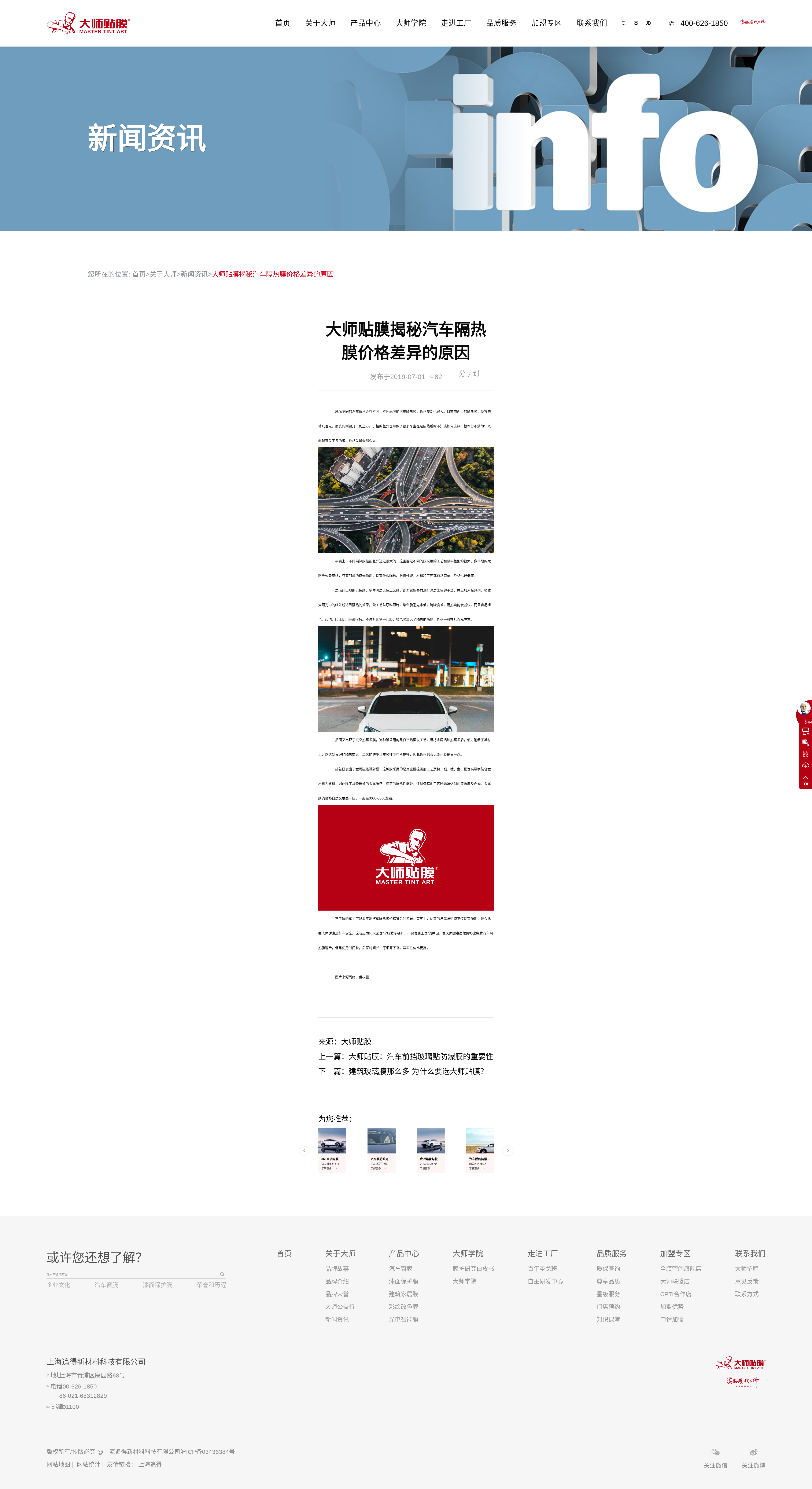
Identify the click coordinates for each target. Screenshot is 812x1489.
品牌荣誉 (337, 1294)
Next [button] (508, 1150)
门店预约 (608, 1307)
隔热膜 (411, 411)
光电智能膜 (403, 1319)
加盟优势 (672, 1307)
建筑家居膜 (403, 1294)
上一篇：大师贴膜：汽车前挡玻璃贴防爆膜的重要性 (405, 1056)
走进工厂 (456, 23)
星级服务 (608, 1294)
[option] (332, 1150)
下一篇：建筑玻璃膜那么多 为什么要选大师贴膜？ (403, 1071)
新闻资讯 (194, 274)
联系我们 (592, 23)
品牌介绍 (337, 1281)
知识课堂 (608, 1319)
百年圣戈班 (542, 1269)
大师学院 (411, 23)
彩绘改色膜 (403, 1307)
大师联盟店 (675, 1281)
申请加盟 (672, 1319)
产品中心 (365, 23)
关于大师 (320, 23)
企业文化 (58, 1285)
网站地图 (58, 1464)
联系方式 (747, 1294)
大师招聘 (747, 1269)
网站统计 (88, 1464)
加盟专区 (546, 23)
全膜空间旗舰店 (681, 1269)
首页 (282, 23)
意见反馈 (747, 1281)
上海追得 (150, 1464)
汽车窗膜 (106, 1285)
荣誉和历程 (211, 1285)
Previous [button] (304, 1150)
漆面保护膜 (157, 1285)
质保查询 (608, 1269)
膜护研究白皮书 (473, 1269)
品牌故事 (337, 1269)
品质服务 (501, 23)
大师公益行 (340, 1307)
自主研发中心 (545, 1281)
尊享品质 (608, 1281)
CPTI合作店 (675, 1294)
